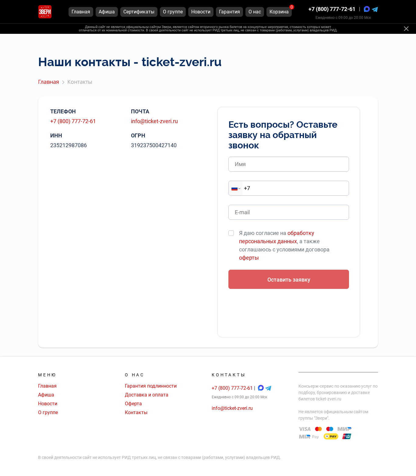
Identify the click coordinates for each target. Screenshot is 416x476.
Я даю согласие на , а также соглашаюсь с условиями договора (284, 245)
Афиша (46, 395)
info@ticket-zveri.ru (154, 121)
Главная (47, 386)
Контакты (136, 412)
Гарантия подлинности (151, 386)
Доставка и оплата (146, 395)
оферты (249, 257)
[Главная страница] (45, 12)
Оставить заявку (288, 279)
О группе (48, 412)
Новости (47, 404)
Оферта (133, 404)
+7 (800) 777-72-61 (331, 9)
